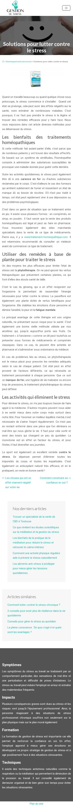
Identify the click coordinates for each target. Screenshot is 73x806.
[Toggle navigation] (66, 8)
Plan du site (36, 803)
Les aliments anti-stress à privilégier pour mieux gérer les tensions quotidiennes (34, 568)
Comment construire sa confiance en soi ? (54, 480)
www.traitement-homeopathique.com (46, 237)
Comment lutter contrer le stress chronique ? (33, 604)
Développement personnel (19, 62)
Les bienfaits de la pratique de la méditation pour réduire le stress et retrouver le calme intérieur (33, 542)
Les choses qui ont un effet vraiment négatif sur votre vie (18, 482)
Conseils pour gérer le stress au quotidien (31, 621)
